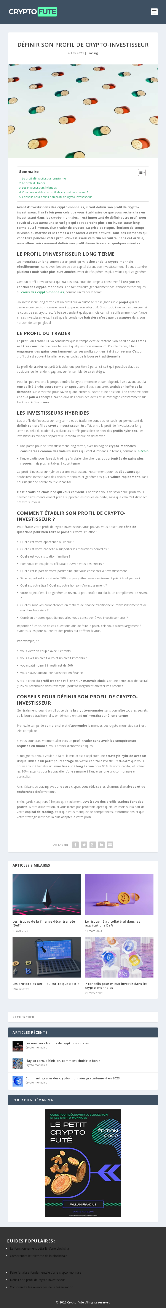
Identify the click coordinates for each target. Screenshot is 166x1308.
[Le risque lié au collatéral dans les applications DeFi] (119, 894)
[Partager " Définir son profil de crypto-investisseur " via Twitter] (84, 844)
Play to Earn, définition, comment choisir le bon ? (63, 1061)
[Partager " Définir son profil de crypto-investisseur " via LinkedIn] (101, 844)
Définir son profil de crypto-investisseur (37, 1280)
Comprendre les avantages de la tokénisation (41, 1287)
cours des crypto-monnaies (42, 292)
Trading (92, 53)
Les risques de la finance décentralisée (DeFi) (44, 923)
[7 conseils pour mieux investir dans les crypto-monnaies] (119, 957)
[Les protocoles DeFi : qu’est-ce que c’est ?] (47, 957)
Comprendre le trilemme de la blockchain (38, 1256)
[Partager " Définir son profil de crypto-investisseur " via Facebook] (75, 844)
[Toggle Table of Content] (140, 172)
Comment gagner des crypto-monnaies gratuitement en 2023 (73, 1078)
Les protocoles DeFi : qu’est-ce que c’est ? (46, 984)
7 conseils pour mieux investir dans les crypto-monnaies (116, 986)
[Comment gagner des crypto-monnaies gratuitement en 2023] (18, 1081)
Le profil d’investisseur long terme (44, 178)
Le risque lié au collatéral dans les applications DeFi (112, 923)
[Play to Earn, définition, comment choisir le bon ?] (18, 1063)
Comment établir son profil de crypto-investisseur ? (55, 192)
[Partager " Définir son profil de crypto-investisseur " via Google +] (92, 844)
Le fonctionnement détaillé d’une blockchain (40, 1248)
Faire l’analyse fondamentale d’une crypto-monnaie (45, 1272)
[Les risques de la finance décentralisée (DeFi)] (47, 894)
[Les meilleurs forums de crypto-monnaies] (18, 1046)
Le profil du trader (33, 183)
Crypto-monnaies (36, 1047)
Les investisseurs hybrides (39, 187)
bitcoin (143, 451)
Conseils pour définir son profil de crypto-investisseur (57, 197)
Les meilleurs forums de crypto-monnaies (57, 1043)
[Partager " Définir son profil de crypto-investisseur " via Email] (110, 844)
